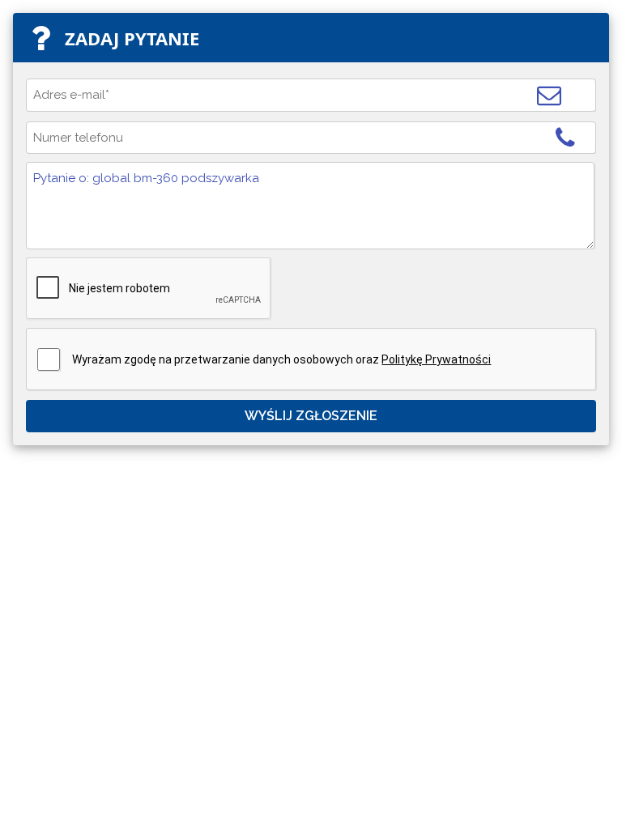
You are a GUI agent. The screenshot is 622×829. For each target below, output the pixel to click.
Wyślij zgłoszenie (311, 415)
